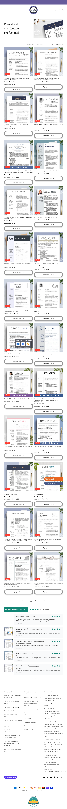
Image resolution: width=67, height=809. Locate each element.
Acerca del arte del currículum (32, 697)
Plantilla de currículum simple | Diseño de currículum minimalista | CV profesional (16, 79)
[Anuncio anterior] (3, 2)
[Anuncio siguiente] (64, 2)
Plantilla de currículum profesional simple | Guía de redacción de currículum (48, 584)
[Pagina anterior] (22, 600)
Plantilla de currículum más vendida (11, 702)
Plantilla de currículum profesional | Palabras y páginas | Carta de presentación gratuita (17, 310)
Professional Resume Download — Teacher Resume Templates (18, 399)
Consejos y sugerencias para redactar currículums (32, 713)
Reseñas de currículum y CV (32, 709)
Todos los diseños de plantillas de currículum (12, 696)
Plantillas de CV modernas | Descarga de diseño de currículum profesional (46, 264)
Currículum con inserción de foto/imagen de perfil (12, 736)
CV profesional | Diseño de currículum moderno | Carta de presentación (18, 447)
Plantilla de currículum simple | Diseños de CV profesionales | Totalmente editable (18, 218)
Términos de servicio (30, 726)
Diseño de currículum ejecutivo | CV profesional (45, 354)
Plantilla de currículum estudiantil (10, 730)
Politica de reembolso (30, 722)
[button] (3, 10)
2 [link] (31, 600)
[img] (34, 609)
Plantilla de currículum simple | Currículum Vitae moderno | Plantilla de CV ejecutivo (48, 540)
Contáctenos (27, 718)
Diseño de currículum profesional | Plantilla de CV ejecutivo (48, 171)
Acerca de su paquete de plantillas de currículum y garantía (31, 703)
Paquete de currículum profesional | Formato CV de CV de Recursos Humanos (47, 493)
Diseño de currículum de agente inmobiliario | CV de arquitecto (11, 743)
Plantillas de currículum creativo (10, 715)
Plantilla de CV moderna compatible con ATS (14, 354)
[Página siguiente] (44, 600)
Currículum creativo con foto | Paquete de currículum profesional (46, 310)
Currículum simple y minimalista (13, 710)
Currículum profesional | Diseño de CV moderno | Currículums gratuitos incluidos (16, 125)
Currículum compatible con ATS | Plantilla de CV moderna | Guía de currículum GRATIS (48, 447)
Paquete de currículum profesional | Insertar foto (45, 217)
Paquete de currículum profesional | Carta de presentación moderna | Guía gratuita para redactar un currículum (17, 264)
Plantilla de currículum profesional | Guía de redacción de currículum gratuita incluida (17, 493)
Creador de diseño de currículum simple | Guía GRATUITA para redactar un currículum (18, 584)
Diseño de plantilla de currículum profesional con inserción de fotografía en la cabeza (48, 125)
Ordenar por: (30, 44)
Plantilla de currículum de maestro (11, 725)
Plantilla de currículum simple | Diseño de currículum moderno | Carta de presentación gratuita (46, 79)
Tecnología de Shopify (40, 790)
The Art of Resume (30, 790)
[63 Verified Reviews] (33, 807)
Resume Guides (28, 729)
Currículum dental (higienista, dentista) (12, 750)
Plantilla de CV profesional (11, 707)
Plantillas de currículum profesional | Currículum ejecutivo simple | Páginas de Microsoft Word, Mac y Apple (18, 540)
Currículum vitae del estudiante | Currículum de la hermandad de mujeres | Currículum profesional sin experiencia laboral (46, 400)
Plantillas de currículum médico (13, 720)
